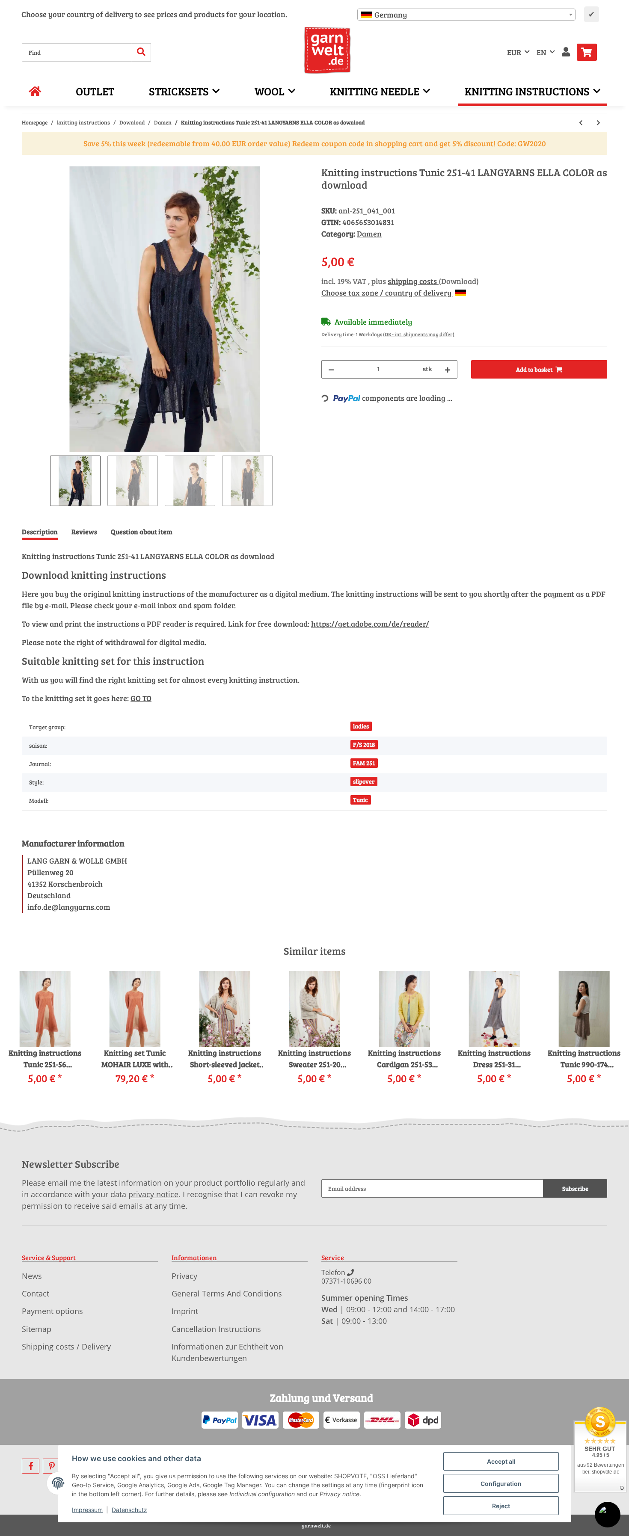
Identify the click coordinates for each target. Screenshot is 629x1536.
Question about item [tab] (141, 531)
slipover (363, 781)
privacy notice (153, 1194)
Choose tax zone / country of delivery (387, 292)
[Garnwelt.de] (327, 50)
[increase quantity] (447, 369)
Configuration (501, 1483)
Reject (501, 1505)
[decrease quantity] (331, 369)
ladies (361, 726)
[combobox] (466, 15)
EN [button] (541, 52)
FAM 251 (364, 763)
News (32, 1276)
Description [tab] (40, 531)
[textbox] (466, 14)
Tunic (360, 800)
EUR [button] (514, 52)
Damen (369, 233)
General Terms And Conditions (227, 1293)
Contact (35, 1293)
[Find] (141, 52)
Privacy (184, 1276)
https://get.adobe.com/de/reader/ (370, 624)
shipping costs (413, 281)
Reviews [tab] (84, 531)
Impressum (87, 1509)
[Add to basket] (29, 161)
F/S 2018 (364, 744)
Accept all (501, 1461)
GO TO (141, 698)
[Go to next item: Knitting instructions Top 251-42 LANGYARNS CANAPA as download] (598, 122)
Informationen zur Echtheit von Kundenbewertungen (227, 1352)
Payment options (52, 1311)
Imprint (185, 1311)
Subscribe (575, 1188)
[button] (565, 52)
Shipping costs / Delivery (66, 1346)
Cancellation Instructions (216, 1329)
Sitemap (36, 1329)
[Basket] (590, 52)
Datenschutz (129, 1509)
